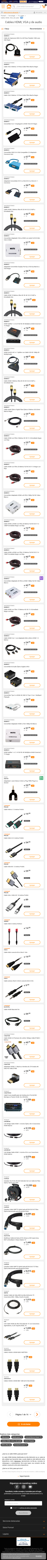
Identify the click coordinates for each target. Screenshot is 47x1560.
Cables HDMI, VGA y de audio (10, 18)
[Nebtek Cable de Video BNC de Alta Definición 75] (23, 1301)
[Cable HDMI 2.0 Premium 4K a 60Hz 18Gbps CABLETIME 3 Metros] (23, 1043)
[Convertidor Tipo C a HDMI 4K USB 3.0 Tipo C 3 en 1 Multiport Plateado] (23, 701)
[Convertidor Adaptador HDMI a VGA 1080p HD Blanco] (23, 729)
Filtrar (7, 29)
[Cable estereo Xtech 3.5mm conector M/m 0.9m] (23, 986)
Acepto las (25, 1508)
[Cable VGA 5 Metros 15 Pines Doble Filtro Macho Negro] (23, 101)
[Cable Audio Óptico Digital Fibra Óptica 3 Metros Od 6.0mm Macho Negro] (23, 415)
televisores (17, 1461)
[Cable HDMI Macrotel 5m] (23, 1015)
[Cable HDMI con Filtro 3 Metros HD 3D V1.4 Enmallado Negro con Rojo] (23, 444)
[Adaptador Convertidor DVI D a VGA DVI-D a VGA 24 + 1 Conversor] (23, 186)
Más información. (16, 1557)
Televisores (5, 1437)
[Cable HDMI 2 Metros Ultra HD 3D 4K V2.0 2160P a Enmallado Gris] (23, 215)
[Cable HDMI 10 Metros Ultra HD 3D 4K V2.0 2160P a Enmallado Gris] (23, 301)
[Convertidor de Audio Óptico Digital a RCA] (23, 672)
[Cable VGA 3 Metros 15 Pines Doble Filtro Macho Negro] (23, 72)
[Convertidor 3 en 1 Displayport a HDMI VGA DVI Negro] (23, 129)
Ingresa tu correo (10, 1499)
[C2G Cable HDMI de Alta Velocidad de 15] (23, 1329)
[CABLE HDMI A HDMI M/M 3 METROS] (23, 1358)
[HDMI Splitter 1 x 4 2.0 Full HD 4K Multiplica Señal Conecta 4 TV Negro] (23, 329)
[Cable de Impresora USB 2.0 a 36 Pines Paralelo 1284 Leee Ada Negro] (23, 44)
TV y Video (21, 15)
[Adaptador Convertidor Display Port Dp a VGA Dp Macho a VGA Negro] (23, 272)
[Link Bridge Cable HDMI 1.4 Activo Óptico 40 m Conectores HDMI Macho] (23, 1129)
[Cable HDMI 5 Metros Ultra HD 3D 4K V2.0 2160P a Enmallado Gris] (23, 386)
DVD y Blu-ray (6, 1445)
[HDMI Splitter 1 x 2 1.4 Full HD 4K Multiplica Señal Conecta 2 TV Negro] (23, 758)
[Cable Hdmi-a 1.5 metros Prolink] (23, 815)
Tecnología (11, 15)
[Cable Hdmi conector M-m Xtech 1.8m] (23, 958)
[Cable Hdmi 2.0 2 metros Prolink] (23, 843)
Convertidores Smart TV (33, 1437)
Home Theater (29, 1441)
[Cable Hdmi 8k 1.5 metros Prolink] (23, 872)
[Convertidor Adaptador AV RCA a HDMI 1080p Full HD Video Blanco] (23, 586)
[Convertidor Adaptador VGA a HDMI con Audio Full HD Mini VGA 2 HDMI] (23, 244)
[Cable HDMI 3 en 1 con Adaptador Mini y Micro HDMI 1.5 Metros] (23, 644)
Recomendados (36, 29)
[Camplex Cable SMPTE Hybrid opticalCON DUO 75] (23, 1272)
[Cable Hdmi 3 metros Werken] (23, 929)
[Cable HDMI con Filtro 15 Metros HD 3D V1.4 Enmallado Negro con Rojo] (23, 615)
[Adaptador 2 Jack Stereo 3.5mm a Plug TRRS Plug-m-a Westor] (23, 786)
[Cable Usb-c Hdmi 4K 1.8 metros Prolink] (23, 901)
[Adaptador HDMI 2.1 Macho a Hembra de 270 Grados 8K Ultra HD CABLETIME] (23, 1072)
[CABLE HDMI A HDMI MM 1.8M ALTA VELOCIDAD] (23, 1386)
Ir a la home (25, 1424)
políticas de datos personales (28, 1508)
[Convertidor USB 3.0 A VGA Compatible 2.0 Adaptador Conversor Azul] (23, 158)
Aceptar (39, 1556)
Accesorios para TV (20, 1445)
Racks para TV (17, 1437)
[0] (44, 8)
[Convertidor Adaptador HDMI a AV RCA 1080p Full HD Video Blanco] (23, 501)
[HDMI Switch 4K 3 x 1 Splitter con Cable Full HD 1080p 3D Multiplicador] (23, 358)
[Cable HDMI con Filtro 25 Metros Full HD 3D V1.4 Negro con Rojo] (23, 472)
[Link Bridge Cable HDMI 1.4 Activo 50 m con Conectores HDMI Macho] (23, 1158)
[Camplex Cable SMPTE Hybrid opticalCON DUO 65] (23, 1215)
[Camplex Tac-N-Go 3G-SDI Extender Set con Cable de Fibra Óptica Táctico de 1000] (23, 1186)
